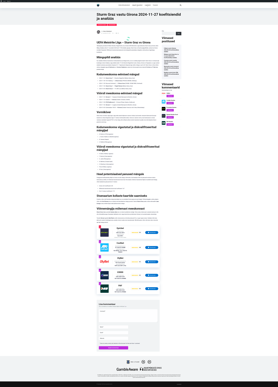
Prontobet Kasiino (171, 107)
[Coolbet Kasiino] (104, 251)
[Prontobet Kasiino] (163, 110)
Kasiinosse (152, 232)
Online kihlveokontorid (124, 5)
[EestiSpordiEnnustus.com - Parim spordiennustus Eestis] (98, 5)
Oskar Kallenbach (107, 31)
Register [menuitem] (9, 1)
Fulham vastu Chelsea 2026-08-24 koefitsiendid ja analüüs (171, 50)
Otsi (163, 31)
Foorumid (155, 5)
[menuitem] (1, 1)
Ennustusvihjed (112, 24)
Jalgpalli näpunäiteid (137, 5)
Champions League (102, 24)
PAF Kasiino (170, 121)
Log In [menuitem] (4, 1)
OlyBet (168, 93)
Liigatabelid (148, 5)
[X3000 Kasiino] (104, 279)
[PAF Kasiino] (104, 292)
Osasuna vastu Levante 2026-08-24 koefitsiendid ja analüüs (171, 62)
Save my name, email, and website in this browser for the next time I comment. (120, 343)
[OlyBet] (104, 265)
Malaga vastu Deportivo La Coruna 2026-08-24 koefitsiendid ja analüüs (171, 56)
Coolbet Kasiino (171, 100)
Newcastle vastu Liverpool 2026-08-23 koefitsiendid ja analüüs (171, 68)
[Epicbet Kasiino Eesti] (104, 236)
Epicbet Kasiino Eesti (172, 114)
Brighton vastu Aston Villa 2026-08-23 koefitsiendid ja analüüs (171, 74)
